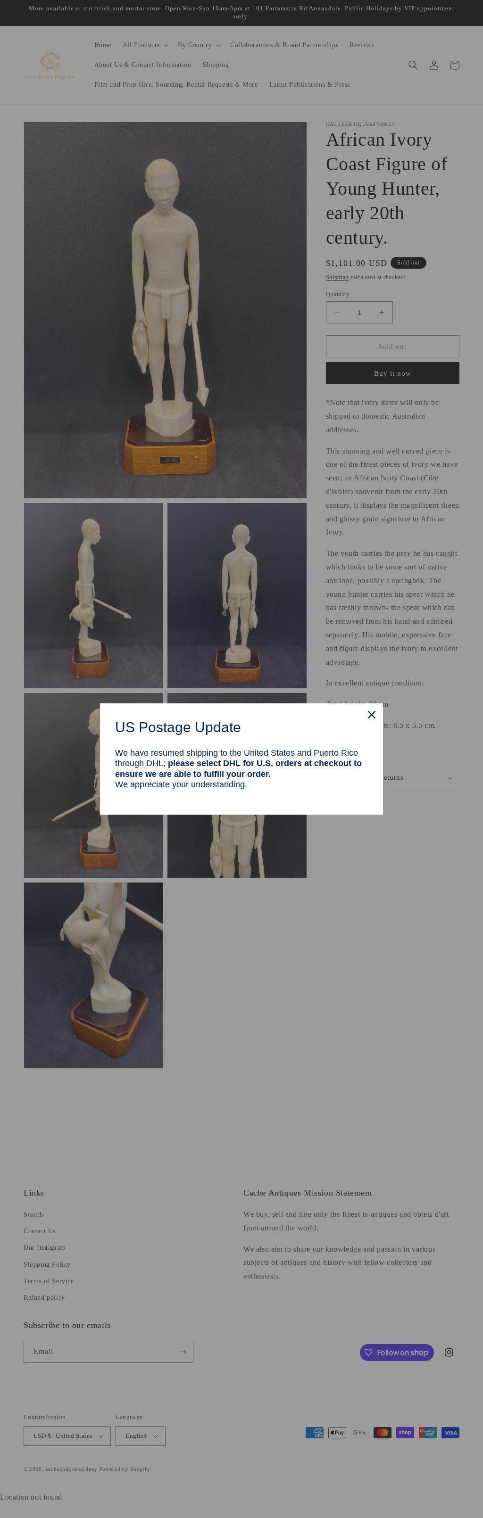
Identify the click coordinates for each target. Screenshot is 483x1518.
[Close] (371, 714)
